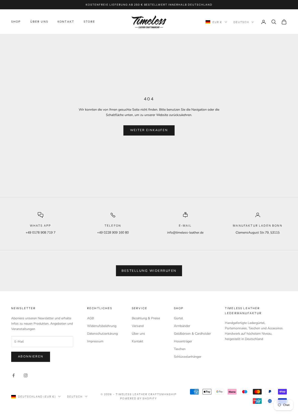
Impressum (95, 341)
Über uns (138, 333)
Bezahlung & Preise (146, 318)
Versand (138, 326)
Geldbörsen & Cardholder (192, 333)
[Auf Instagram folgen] (25, 375)
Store (89, 21)
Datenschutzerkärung (102, 333)
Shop (16, 21)
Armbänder (182, 326)
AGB (90, 318)
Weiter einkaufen (149, 130)
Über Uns (39, 21)
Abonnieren (30, 356)
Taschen (180, 349)
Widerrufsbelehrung (101, 326)
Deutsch (241, 22)
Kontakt (66, 21)
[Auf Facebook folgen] (13, 375)
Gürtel (178, 318)
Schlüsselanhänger (187, 356)
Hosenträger (183, 341)
